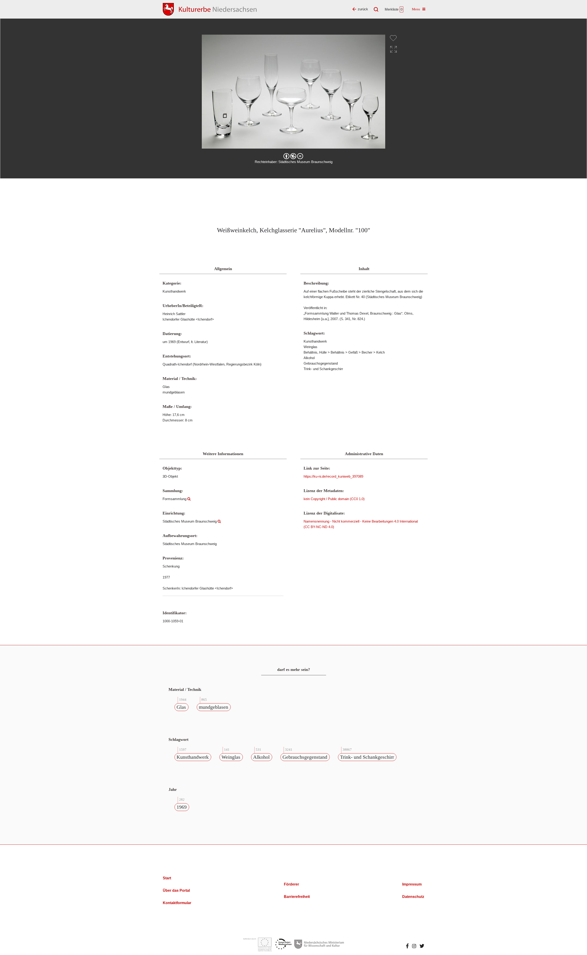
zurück (363, 9)
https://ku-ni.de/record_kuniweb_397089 (333, 476)
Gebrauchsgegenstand (304, 757)
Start (167, 878)
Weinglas (231, 757)
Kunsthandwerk (193, 757)
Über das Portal (176, 890)
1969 (182, 807)
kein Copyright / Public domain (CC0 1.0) (334, 499)
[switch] (393, 38)
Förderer (291, 884)
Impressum (412, 884)
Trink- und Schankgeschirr (367, 757)
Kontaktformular (177, 903)
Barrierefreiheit (297, 897)
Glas (181, 707)
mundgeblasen (213, 707)
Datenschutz (413, 897)
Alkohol (261, 757)
